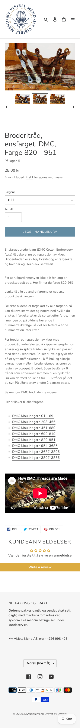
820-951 (33, 439)
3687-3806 (36, 451)
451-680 (33, 428)
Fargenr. (10, 192)
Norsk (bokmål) (38, 663)
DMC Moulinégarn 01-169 (33, 416)
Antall (9, 209)
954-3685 (35, 445)
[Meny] (72, 19)
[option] (22, 99)
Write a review (40, 567)
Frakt (29, 177)
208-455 (33, 422)
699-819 (33, 434)
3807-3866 (36, 457)
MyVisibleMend (34, 714)
